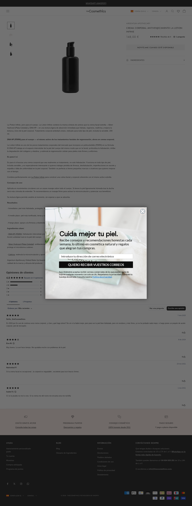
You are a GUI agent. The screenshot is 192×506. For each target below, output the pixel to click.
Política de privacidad (102, 277)
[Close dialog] (142, 211)
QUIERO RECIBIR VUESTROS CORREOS (96, 265)
